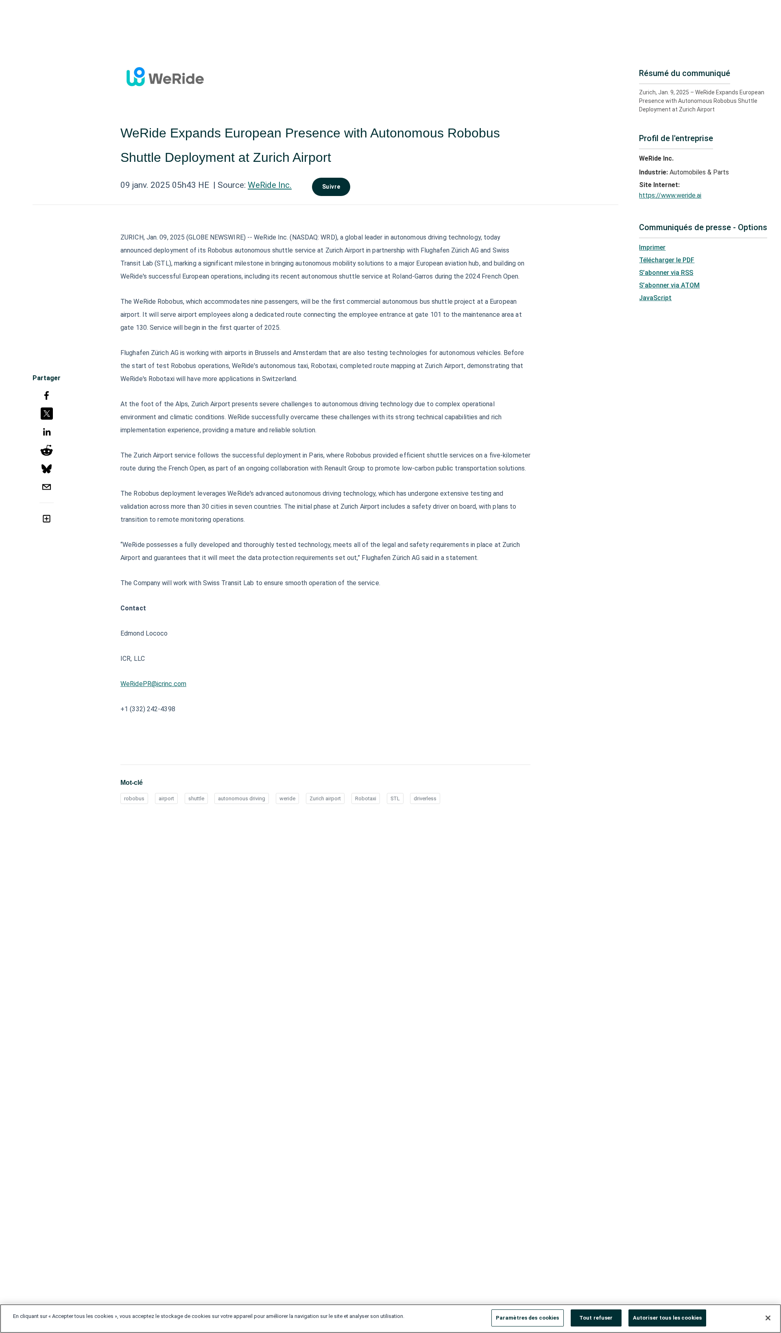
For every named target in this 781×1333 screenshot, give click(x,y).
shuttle (196, 798)
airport (166, 798)
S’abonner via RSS (666, 273)
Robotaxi (365, 798)
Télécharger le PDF (666, 260)
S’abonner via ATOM (669, 285)
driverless (425, 798)
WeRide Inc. (270, 185)
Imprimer (652, 247)
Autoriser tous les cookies (667, 1318)
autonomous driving (241, 798)
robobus (134, 798)
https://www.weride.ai (670, 195)
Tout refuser (596, 1318)
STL (395, 798)
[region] (390, 1318)
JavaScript (655, 298)
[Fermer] (768, 1318)
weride (287, 798)
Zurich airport (325, 798)
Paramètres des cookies (527, 1318)
